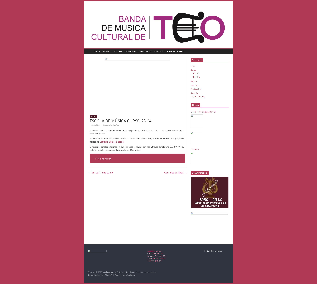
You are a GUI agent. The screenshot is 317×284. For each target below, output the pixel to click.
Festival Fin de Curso (100, 172)
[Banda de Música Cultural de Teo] (90, 51)
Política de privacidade (213, 251)
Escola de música (175, 51)
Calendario (130, 51)
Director (196, 73)
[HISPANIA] (197, 158)
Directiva (196, 77)
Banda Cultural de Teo (111, 125)
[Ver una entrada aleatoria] (226, 51)
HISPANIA (195, 149)
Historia (118, 51)
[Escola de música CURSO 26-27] (197, 120)
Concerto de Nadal (175, 172)
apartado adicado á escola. (112, 141)
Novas (93, 116)
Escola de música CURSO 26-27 (203, 112)
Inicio (97, 51)
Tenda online (145, 51)
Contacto (159, 51)
